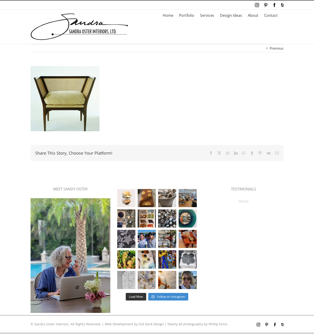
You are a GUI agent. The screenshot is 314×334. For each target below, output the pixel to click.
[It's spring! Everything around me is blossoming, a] (126, 280)
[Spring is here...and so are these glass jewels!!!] (147, 259)
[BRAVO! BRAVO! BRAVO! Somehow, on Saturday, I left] (167, 280)
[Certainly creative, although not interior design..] (126, 259)
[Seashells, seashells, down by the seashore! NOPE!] (167, 218)
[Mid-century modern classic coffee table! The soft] (188, 239)
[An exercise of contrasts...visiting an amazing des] (167, 239)
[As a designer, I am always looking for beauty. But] (147, 198)
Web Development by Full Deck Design (134, 324)
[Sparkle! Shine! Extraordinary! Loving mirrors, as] (188, 218)
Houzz (243, 201)
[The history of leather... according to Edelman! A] (147, 218)
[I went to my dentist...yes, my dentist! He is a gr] (188, 198)
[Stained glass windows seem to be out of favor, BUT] (167, 259)
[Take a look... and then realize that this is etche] (126, 239)
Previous (276, 48)
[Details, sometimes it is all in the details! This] (167, 198)
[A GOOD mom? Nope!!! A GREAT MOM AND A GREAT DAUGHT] (147, 239)
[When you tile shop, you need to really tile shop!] (188, 259)
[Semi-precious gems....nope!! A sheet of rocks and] (147, 280)
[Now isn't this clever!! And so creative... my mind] (126, 198)
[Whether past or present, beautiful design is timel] (126, 218)
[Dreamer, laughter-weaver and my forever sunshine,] (188, 280)
